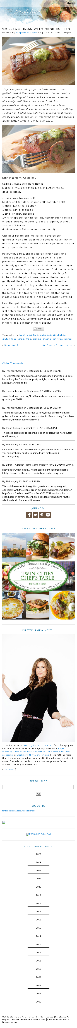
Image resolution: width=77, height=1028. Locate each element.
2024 (38, 862)
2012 (38, 952)
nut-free (58, 338)
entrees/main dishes (53, 335)
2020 (38, 887)
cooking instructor (34, 745)
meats (47, 338)
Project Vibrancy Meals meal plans (46, 751)
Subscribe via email (58, 1020)
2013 (38, 944)
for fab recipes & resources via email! (18, 810)
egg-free (32, 335)
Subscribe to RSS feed (33, 1020)
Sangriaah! (11, 345)
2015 (38, 928)
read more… (9, 769)
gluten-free (9, 338)
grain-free (24, 338)
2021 (38, 878)
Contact (15, 1020)
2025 (38, 854)
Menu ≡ (71, 3)
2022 (38, 870)
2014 (38, 936)
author (48, 745)
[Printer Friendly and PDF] (38, 329)
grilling (37, 338)
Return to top (10, 1022)
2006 (38, 1002)
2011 (38, 961)
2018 (38, 903)
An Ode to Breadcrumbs (57, 345)
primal (68, 338)
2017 (38, 911)
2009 (38, 977)
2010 (38, 969)
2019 (38, 895)
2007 (38, 993)
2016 (38, 919)
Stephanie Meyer (26, 32)
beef (22, 335)
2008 (38, 985)
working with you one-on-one (33, 755)
